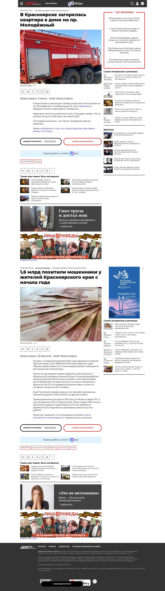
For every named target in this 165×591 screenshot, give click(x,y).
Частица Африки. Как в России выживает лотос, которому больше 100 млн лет (129, 343)
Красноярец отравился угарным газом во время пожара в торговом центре (85, 182)
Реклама (52, 546)
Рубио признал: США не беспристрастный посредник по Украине (127, 143)
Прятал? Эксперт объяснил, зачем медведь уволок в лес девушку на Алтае (128, 120)
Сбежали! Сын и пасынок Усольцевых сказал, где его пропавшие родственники (130, 335)
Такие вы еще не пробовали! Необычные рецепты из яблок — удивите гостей (44, 468)
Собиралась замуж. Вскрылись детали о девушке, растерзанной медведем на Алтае (128, 360)
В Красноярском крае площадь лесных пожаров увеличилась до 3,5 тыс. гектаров (85, 190)
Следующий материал (62, 584)
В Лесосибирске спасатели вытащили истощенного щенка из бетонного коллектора (45, 477)
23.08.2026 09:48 (26, 268)
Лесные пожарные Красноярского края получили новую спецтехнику (45, 198)
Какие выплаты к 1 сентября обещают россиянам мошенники (129, 134)
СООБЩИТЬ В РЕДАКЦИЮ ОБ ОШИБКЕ (86, 546)
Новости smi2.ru (28, 260)
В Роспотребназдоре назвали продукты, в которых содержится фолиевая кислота (124, 40)
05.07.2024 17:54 (26, 11)
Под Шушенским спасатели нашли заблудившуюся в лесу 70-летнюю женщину (124, 50)
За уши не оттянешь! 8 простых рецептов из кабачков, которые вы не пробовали (130, 103)
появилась (84, 106)
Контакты (42, 546)
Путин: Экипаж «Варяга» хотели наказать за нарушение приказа (127, 168)
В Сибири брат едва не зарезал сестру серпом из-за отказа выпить (124, 61)
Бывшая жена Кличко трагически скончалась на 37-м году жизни (127, 159)
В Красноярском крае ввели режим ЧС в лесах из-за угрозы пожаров (43, 190)
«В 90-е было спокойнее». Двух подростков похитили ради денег (128, 93)
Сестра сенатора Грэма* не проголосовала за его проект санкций (126, 152)
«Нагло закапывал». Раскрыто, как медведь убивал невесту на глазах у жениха (129, 352)
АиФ (34, 86)
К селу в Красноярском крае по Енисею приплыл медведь (124, 30)
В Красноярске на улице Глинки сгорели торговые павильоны (124, 19)
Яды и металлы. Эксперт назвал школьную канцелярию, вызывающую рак (127, 326)
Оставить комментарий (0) (82, 141)
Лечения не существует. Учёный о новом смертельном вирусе (128, 110)
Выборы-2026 (64, 546)
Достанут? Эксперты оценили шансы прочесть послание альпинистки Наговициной (130, 77)
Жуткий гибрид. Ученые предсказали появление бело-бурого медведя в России (130, 86)
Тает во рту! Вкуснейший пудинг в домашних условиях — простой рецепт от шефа (128, 369)
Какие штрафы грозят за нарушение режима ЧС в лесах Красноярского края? (43, 182)
